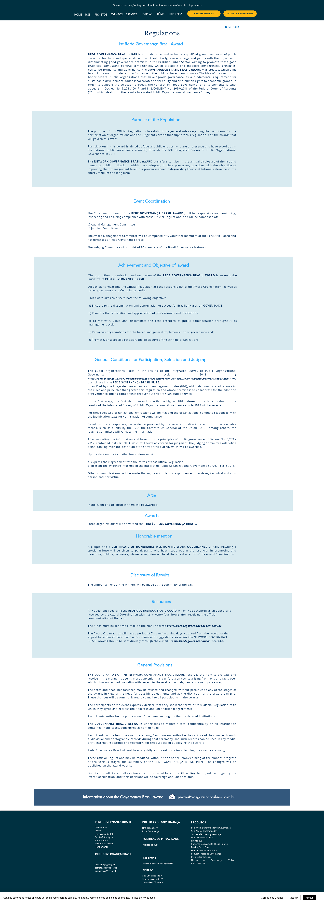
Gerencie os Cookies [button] (272, 897)
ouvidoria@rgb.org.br (105, 864)
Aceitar (309, 897)
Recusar (293, 897)
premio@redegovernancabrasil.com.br (194, 626)
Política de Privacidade (143, 897)
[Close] (320, 897)
